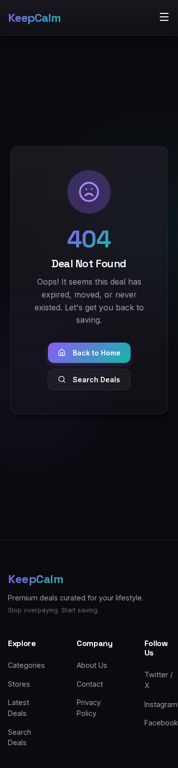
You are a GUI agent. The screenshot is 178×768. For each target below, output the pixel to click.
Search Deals (96, 379)
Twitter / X (158, 680)
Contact (90, 684)
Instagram (161, 704)
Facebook (161, 722)
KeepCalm (34, 17)
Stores (19, 684)
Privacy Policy (89, 707)
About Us (92, 665)
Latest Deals (18, 707)
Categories (26, 665)
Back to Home (97, 353)
